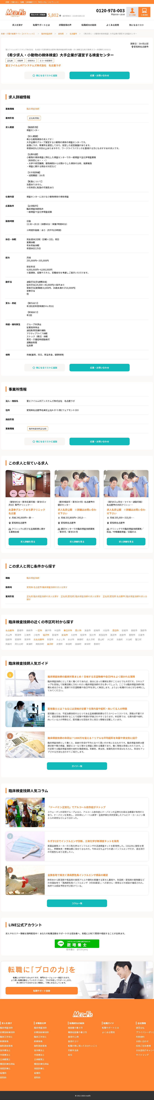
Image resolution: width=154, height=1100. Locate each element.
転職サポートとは (41, 24)
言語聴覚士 (5, 1059)
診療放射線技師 (7, 1032)
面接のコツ (73, 1041)
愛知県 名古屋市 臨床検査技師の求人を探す (47, 587)
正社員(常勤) (34, 118)
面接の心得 (73, 1036)
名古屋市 (73, 33)
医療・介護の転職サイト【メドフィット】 (18, 33)
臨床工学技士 (6, 1036)
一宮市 (39, 630)
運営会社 (140, 1027)
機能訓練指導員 (7, 1063)
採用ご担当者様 (143, 1045)
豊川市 (78, 630)
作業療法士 (5, 1054)
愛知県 (61, 33)
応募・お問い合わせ (99, 75)
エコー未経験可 (46, 60)
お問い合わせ (141, 5)
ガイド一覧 (77, 766)
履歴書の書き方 (75, 1027)
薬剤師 (3, 1077)
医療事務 (4, 1041)
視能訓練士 (5, 1068)
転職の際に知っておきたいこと (82, 1045)
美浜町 (50, 643)
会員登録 (144, 15)
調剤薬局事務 (6, 1045)
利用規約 (140, 1036)
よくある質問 (112, 24)
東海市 (65, 634)
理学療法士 (5, 1050)
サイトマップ (142, 1054)
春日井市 (68, 630)
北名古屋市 (39, 639)
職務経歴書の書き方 (77, 1032)
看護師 (3, 1072)
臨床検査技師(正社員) (37, 428)
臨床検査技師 (46, 33)
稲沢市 (46, 634)
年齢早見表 (73, 1050)
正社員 (10, 60)
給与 (70, 1054)
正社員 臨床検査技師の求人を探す (43, 596)
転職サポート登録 (41, 990)
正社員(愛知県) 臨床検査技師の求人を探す (81, 596)
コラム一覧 (77, 903)
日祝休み (31, 60)
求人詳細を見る (27, 541)
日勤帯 (20, 60)
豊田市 (115, 630)
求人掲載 (132, 15)
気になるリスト (136, 24)
